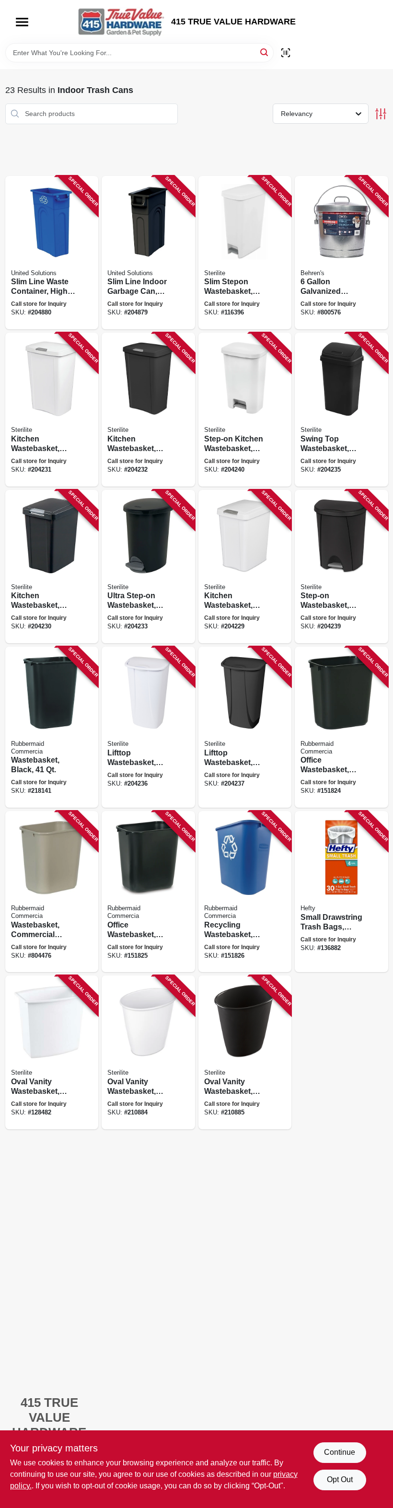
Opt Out (340, 1479)
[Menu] (22, 22)
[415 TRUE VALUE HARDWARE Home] (121, 21)
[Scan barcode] (285, 53)
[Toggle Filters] (380, 113)
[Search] (265, 52)
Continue (339, 1452)
